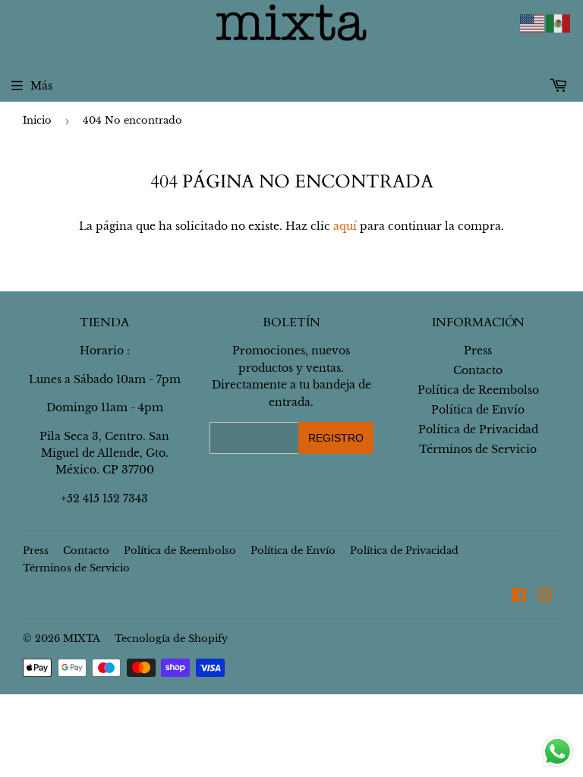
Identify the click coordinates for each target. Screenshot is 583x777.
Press (478, 350)
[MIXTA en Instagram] (545, 597)
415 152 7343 (115, 498)
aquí (345, 226)
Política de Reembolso (478, 390)
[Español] (559, 23)
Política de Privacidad (478, 429)
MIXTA (81, 638)
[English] (533, 23)
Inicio (37, 120)
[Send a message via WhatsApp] (557, 751)
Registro (336, 438)
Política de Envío (478, 410)
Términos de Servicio (478, 449)
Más (41, 86)
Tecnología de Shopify (171, 638)
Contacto (478, 370)
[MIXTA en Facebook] (519, 597)
